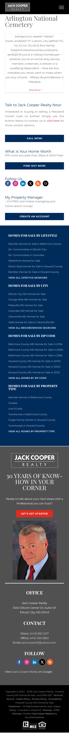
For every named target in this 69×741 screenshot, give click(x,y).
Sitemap (47, 710)
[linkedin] (34, 662)
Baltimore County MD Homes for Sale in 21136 (35, 344)
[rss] (50, 662)
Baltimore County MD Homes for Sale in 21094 (35, 349)
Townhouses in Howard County (26, 425)
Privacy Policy (39, 699)
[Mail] (45, 183)
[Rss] (38, 183)
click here (53, 120)
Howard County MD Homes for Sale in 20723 (34, 361)
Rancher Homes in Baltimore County (30, 397)
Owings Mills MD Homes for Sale (27, 299)
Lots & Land (15, 408)
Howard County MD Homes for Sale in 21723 (34, 372)
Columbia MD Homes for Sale (25, 310)
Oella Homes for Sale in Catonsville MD (31, 322)
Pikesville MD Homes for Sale (25, 305)
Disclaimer (14, 706)
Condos (12, 403)
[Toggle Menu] (61, 7)
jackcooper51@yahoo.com (38, 642)
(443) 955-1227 (39, 633)
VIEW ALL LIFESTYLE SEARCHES (27, 277)
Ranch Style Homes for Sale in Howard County (35, 266)
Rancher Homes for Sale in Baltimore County (34, 243)
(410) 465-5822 (39, 638)
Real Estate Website (43, 713)
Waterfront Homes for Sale (24, 260)
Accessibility (55, 699)
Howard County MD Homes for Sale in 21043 (34, 366)
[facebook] (19, 662)
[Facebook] (8, 183)
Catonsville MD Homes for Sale (26, 316)
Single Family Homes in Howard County (31, 419)
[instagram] (27, 662)
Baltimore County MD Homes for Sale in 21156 (35, 355)
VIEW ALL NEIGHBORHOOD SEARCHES (32, 327)
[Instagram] (15, 183)
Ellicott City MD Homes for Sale (27, 294)
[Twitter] (30, 183)
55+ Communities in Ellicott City (27, 249)
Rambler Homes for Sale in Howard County (33, 271)
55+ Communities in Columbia (26, 255)
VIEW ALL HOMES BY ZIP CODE (27, 378)
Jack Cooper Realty (25, 671)
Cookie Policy (23, 699)
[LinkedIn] (23, 183)
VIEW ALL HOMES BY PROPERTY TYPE (31, 431)
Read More (34, 90)
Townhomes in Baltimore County (27, 414)
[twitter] (42, 662)
